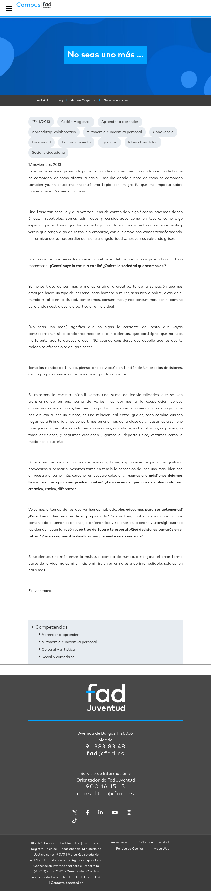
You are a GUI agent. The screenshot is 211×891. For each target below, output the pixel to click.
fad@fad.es (106, 754)
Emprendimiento (76, 142)
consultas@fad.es (105, 794)
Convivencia (163, 132)
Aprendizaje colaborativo (54, 132)
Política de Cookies (130, 848)
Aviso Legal (119, 842)
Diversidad (41, 142)
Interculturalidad (143, 142)
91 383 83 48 (106, 747)
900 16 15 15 (105, 787)
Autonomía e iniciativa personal (114, 132)
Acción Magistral (76, 122)
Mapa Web (161, 848)
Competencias (51, 627)
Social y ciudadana (48, 152)
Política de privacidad (153, 842)
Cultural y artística (58, 649)
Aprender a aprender (119, 122)
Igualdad (109, 142)
